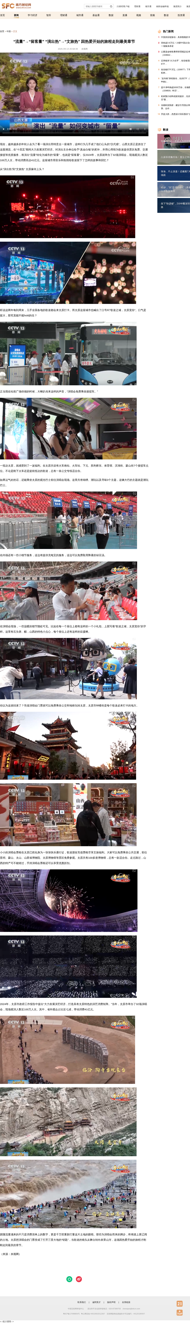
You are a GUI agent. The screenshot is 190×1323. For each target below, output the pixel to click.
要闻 (16, 15)
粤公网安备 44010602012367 (93, 1314)
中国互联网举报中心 (76, 1309)
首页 (2, 15)
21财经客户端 (123, 6)
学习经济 (32, 15)
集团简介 (177, 6)
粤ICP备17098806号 (71, 1314)
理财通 (137, 6)
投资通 (181, 15)
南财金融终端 (162, 6)
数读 (166, 15)
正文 (15, 31)
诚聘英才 (96, 1302)
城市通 (148, 6)
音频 (152, 15)
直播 (124, 15)
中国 (9, 31)
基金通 (96, 15)
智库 (48, 15)
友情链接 (126, 1302)
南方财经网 (16, 5)
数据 (111, 15)
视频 (138, 15)
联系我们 (81, 1302)
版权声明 (111, 1302)
